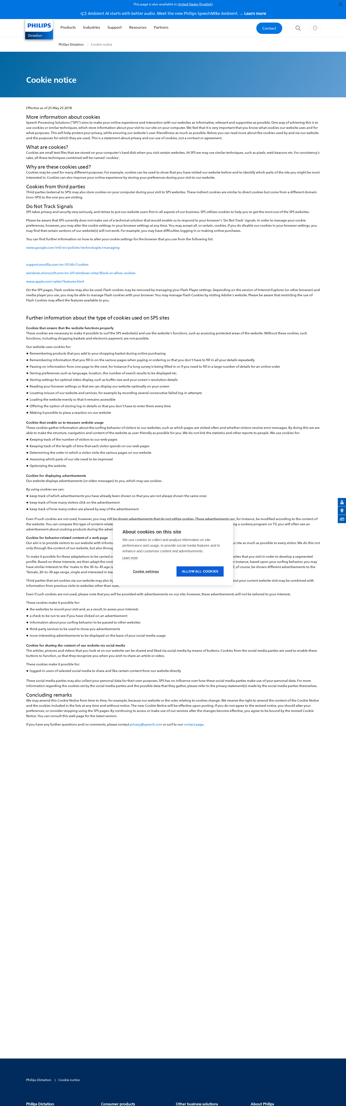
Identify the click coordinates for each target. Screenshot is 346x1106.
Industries (91, 27)
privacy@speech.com (146, 724)
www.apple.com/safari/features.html (55, 281)
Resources (137, 27)
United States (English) (195, 4)
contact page (194, 724)
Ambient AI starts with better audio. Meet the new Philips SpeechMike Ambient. (177, 13)
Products (68, 27)
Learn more (130, 558)
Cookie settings (146, 571)
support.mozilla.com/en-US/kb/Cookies (57, 264)
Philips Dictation (71, 44)
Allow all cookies (200, 571)
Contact (269, 28)
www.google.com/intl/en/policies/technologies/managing (73, 247)
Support (115, 27)
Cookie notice (101, 44)
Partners (161, 27)
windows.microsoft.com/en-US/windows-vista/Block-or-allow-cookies (81, 273)
